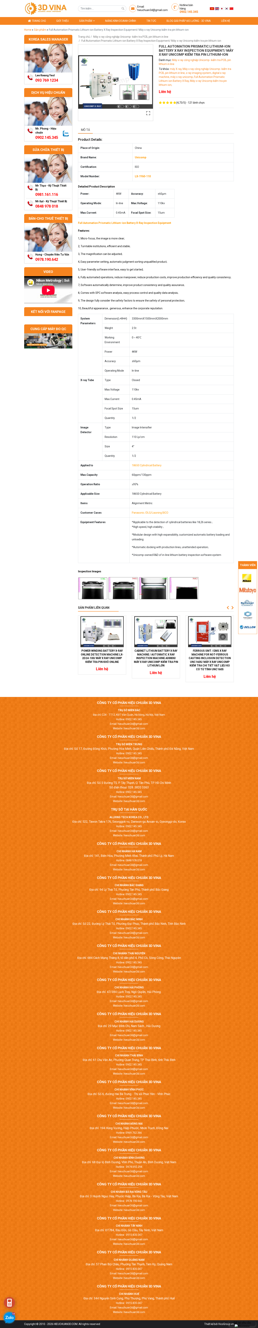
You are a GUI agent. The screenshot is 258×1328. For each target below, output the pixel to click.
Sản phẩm (86, 20)
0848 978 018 (46, 206)
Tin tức (151, 20)
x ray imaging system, (199, 72)
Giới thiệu (62, 20)
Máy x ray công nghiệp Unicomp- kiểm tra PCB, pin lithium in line (130, 36)
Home (28, 29)
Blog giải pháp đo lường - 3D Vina (189, 20)
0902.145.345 (189, 12)
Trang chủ (38, 20)
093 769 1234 (46, 80)
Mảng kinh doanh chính (120, 20)
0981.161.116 (46, 194)
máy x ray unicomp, (182, 76)
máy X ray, (176, 68)
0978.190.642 (46, 259)
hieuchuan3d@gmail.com (152, 10)
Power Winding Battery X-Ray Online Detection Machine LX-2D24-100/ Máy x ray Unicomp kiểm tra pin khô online (102, 656)
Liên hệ (225, 20)
